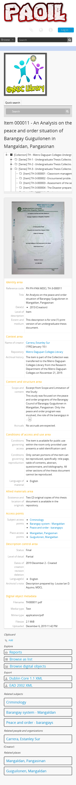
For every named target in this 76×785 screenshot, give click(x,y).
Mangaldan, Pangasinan (43, 533)
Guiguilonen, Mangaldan (44, 537)
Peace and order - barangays (46, 527)
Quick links (51, 30)
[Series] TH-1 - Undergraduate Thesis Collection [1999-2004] (47, 159)
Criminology (37, 520)
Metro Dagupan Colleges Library (44, 352)
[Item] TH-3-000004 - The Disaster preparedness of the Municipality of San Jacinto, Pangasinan (49, 187)
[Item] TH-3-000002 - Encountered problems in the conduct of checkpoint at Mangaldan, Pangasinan (49, 178)
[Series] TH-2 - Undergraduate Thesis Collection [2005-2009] (47, 164)
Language (41, 30)
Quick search (12, 102)
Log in (64, 30)
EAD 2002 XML (20, 685)
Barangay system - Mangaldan (47, 523)
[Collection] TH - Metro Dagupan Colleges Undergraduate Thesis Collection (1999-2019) (44, 155)
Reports (15, 652)
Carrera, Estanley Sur (38, 342)
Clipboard (31, 30)
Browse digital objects (27, 666)
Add (11, 640)
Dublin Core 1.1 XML (25, 678)
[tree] (38, 172)
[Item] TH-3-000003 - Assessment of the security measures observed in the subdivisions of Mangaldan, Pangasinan (49, 183)
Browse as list (20, 659)
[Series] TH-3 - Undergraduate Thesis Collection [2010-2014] (47, 169)
